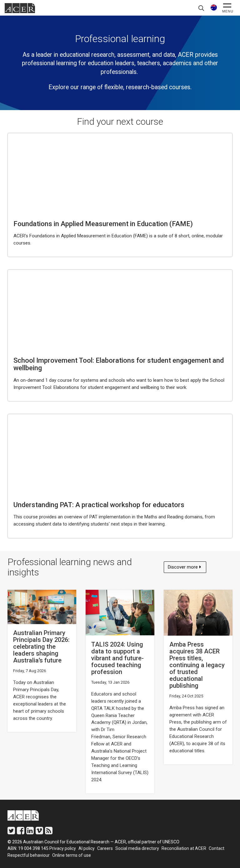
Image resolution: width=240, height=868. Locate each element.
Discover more (184, 568)
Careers (105, 848)
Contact (216, 848)
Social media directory (137, 848)
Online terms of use (71, 855)
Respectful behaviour (29, 855)
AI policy (86, 848)
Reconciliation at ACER (184, 848)
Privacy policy (62, 848)
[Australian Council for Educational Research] (28, 817)
